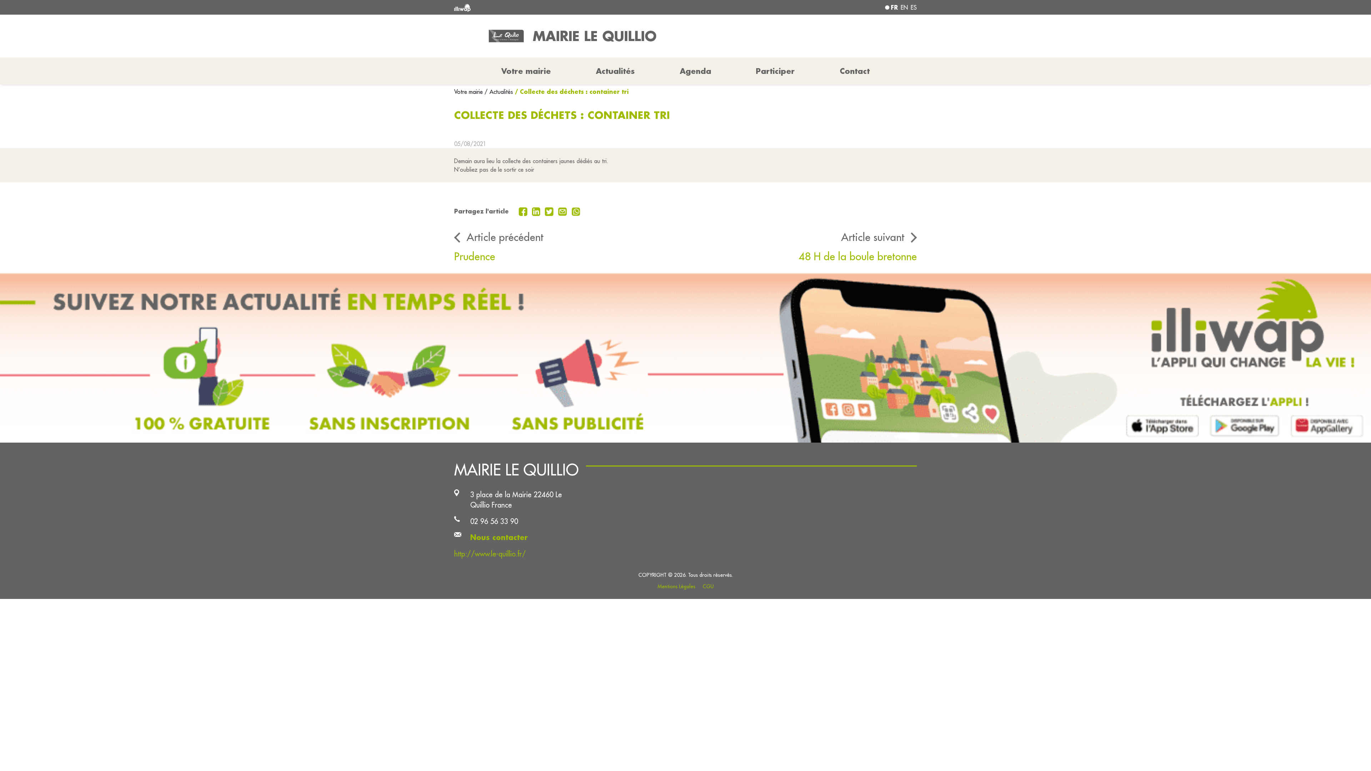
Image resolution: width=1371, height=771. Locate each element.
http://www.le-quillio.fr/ (490, 553)
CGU (708, 586)
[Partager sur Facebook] (524, 211)
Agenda (695, 71)
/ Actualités (498, 91)
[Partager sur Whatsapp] (576, 211)
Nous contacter (499, 537)
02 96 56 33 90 (494, 521)
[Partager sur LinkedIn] (537, 211)
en (904, 7)
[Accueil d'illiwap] (548, 7)
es (914, 7)
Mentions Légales (676, 586)
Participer (775, 71)
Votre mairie (469, 91)
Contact (855, 71)
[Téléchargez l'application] (685, 358)
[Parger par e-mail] (563, 211)
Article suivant (872, 237)
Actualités (615, 71)
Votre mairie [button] (526, 71)
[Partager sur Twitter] (550, 211)
